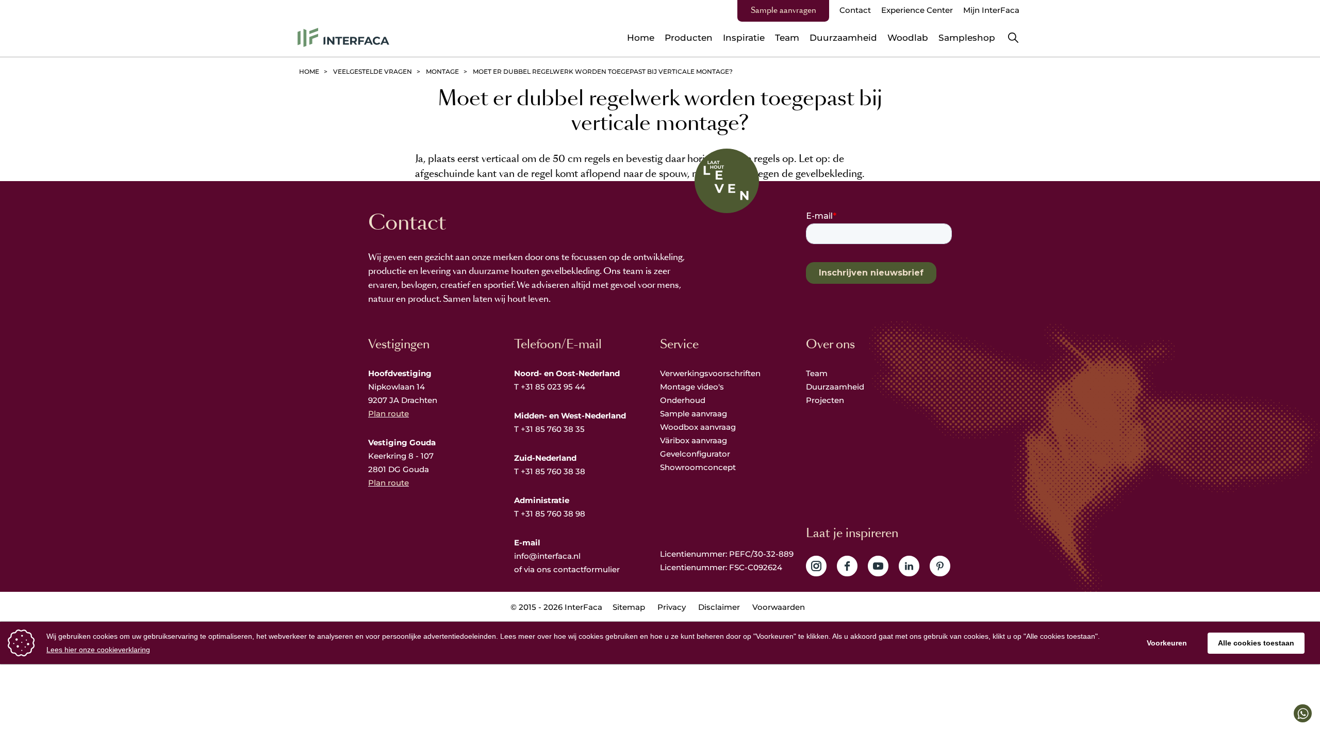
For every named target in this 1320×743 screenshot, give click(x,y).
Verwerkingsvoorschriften (710, 373)
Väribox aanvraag (693, 440)
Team (817, 373)
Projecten (825, 400)
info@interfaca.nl (547, 556)
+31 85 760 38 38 (553, 471)
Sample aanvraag (693, 413)
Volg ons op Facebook (847, 566)
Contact (855, 10)
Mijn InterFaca (991, 10)
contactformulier (586, 569)
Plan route (388, 413)
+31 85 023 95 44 (553, 387)
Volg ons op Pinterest (940, 566)
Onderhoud (682, 400)
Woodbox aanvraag (698, 427)
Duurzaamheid (835, 387)
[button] (1303, 713)
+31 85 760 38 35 (553, 429)
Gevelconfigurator (695, 454)
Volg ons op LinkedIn (909, 566)
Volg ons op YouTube (878, 566)
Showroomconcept (699, 467)
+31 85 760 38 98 (553, 514)
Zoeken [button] (1013, 37)
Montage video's (692, 387)
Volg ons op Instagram (816, 566)
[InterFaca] (343, 37)
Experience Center (917, 10)
